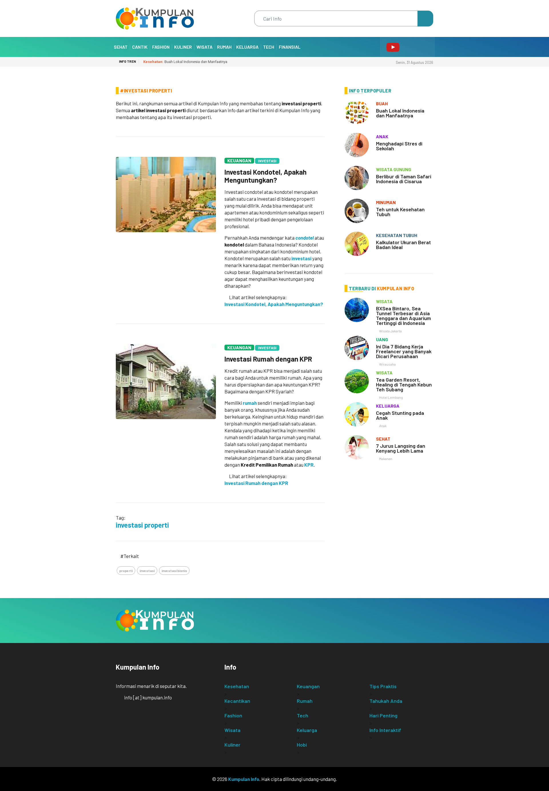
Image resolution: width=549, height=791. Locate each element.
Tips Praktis (383, 686)
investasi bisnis (174, 571)
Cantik (140, 47)
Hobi (302, 744)
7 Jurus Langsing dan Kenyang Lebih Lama (400, 448)
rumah (250, 403)
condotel (304, 237)
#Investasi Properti (146, 90)
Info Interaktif (385, 730)
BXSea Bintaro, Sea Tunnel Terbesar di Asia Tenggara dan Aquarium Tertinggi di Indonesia (403, 315)
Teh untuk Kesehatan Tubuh (400, 211)
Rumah (224, 47)
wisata (384, 301)
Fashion (161, 47)
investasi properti (142, 525)
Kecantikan (237, 701)
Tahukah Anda (385, 701)
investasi (301, 258)
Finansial (290, 47)
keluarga (387, 406)
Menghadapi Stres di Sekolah (399, 145)
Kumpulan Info (243, 779)
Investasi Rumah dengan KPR (268, 359)
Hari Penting (383, 715)
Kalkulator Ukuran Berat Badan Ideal (403, 244)
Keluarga (247, 47)
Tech (268, 47)
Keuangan (239, 160)
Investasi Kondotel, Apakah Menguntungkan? (265, 176)
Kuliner (183, 47)
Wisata (204, 47)
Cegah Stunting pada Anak (400, 415)
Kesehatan (236, 686)
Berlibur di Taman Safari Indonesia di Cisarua (403, 178)
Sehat (121, 47)
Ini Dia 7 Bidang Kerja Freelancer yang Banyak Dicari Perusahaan (403, 351)
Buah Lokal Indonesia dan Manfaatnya (185, 62)
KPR (309, 465)
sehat (383, 438)
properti (126, 571)
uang (382, 339)
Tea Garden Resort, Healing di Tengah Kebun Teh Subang (404, 384)
